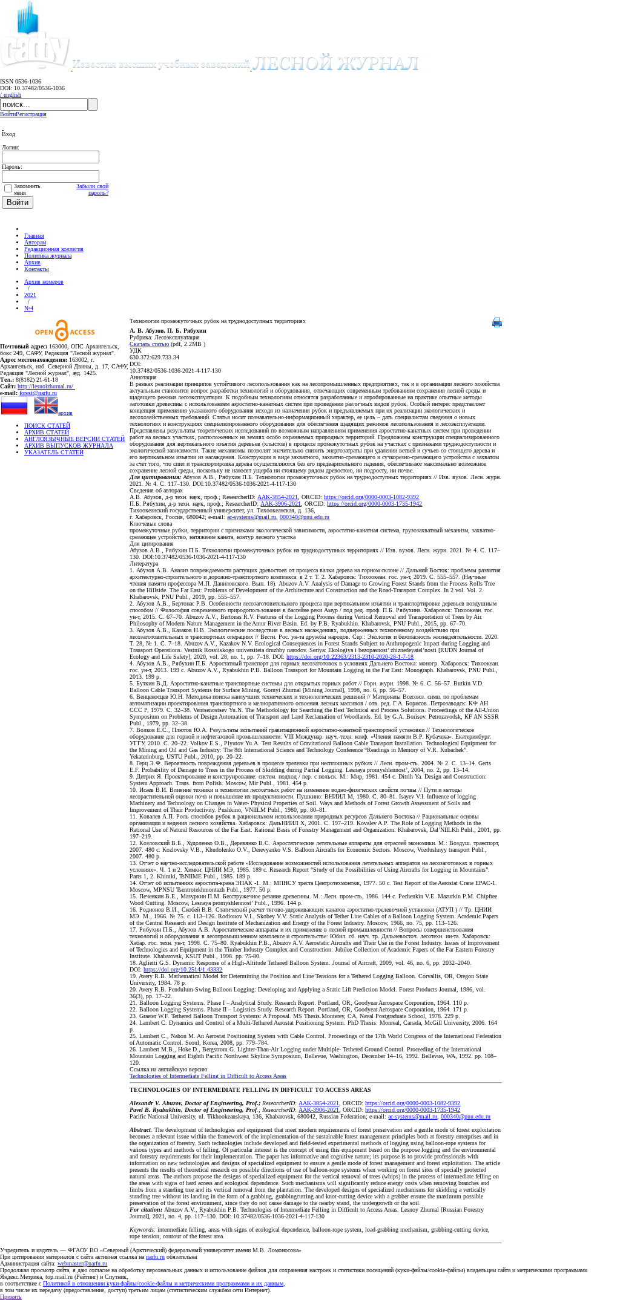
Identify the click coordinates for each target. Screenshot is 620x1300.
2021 (30, 295)
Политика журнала (47, 255)
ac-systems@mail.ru (251, 517)
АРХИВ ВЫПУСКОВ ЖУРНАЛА (68, 445)
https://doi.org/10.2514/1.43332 (182, 969)
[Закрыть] (3, 127)
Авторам (35, 242)
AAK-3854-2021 (277, 497)
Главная (34, 235)
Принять (11, 1296)
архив (65, 413)
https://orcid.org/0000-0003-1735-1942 (374, 503)
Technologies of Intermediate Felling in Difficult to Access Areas (208, 1076)
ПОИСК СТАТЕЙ (47, 425)
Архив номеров (44, 281)
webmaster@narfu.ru (82, 1263)
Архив (32, 262)
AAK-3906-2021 (280, 503)
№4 (28, 308)
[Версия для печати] (497, 325)
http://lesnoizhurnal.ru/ (46, 386)
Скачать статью (149, 344)
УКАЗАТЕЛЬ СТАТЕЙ (54, 452)
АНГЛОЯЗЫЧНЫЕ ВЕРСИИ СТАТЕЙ (74, 439)
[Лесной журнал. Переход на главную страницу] (246, 68)
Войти (8, 114)
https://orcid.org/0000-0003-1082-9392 (371, 497)
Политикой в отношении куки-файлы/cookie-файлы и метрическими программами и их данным (163, 1283)
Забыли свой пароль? (92, 189)
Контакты (36, 269)
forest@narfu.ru (38, 393)
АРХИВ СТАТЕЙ (46, 432)
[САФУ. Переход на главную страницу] (36, 68)
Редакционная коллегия (54, 249)
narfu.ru (155, 1256)
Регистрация (31, 114)
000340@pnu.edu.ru (304, 517)
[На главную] (29, 229)
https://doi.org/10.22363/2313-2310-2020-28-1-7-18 (350, 656)
